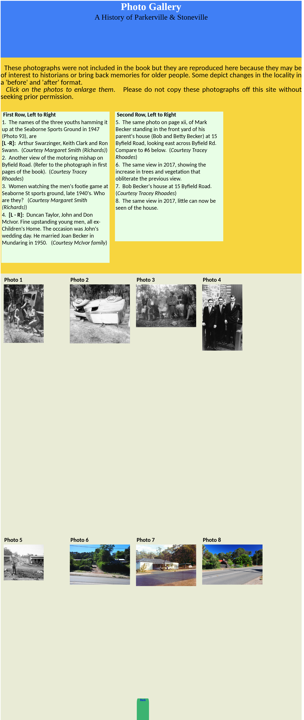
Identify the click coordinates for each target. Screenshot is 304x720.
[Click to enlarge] (24, 342)
